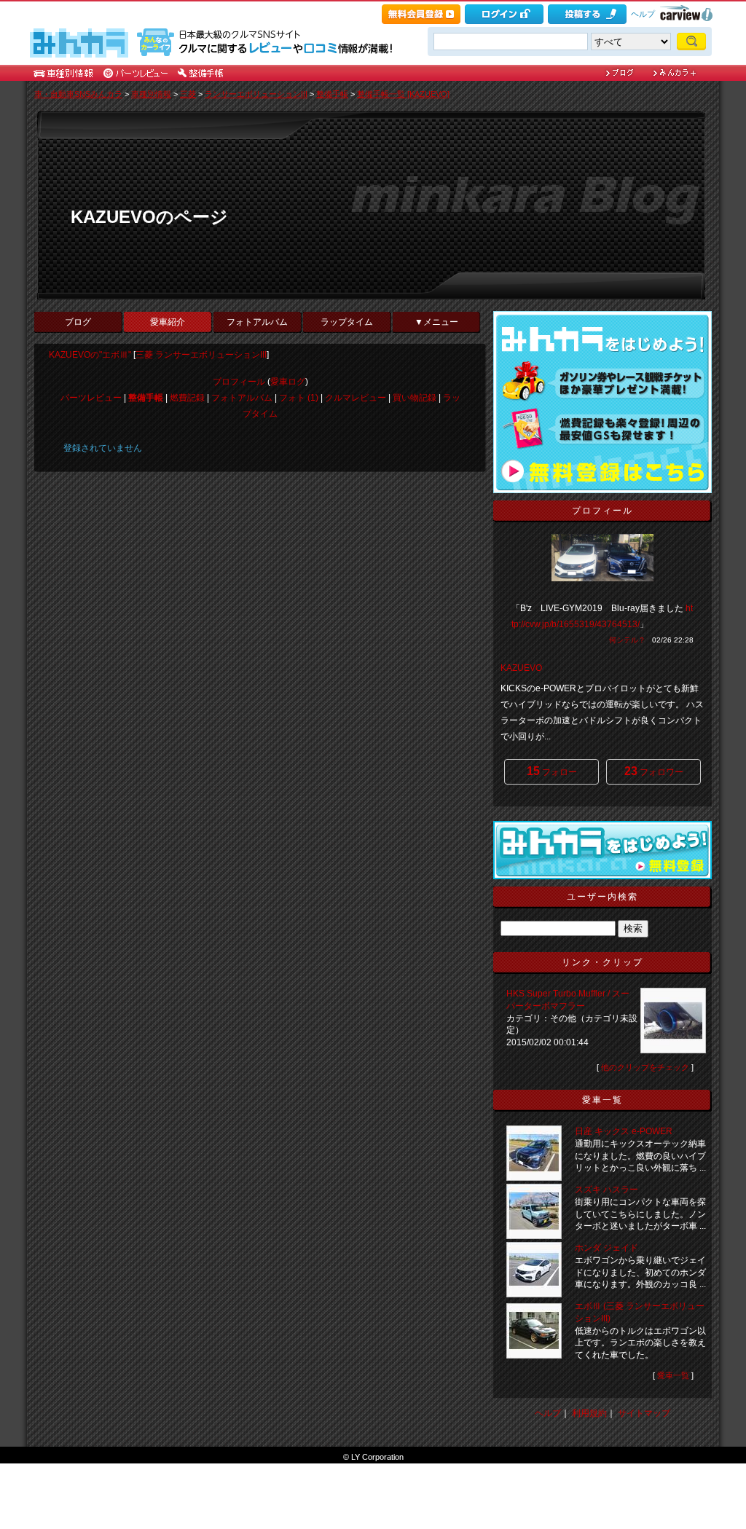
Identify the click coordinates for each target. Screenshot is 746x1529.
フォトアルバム (257, 322)
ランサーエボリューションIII (256, 94)
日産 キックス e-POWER (623, 1131)
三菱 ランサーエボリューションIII (201, 355)
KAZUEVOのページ (149, 217)
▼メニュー (436, 322)
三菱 (188, 94)
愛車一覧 (673, 1375)
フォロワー (653, 771)
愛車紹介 (167, 322)
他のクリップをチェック (645, 1067)
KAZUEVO (521, 668)
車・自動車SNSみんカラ (78, 94)
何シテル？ (627, 640)
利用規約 (589, 1413)
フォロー (552, 771)
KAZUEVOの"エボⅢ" (90, 355)
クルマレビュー (355, 398)
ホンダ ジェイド (606, 1248)
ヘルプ (643, 13)
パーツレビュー (91, 398)
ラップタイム (347, 322)
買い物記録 (414, 398)
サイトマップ (644, 1413)
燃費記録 (187, 398)
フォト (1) (298, 398)
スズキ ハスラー (606, 1189)
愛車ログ (287, 382)
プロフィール (239, 382)
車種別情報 (151, 94)
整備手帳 (332, 94)
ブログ (78, 322)
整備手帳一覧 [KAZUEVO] (403, 94)
